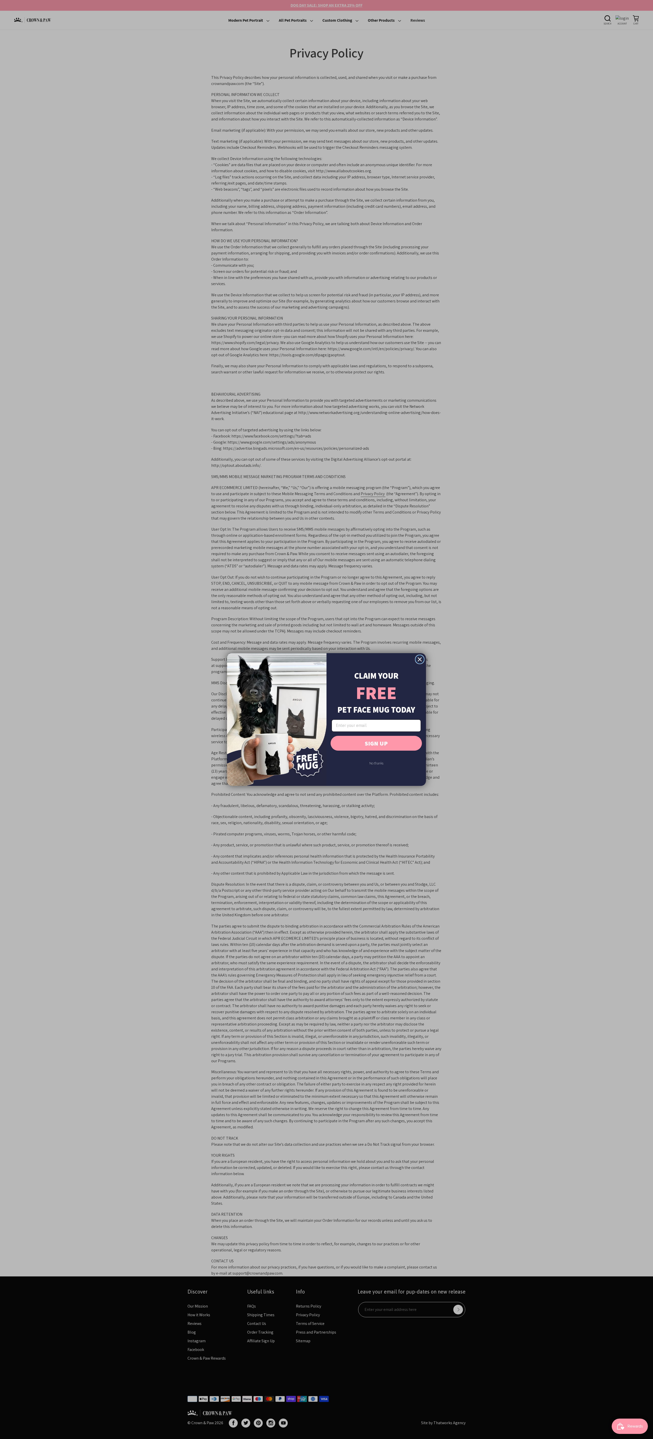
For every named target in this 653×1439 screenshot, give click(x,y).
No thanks (376, 763)
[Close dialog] (420, 659)
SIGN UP (376, 743)
